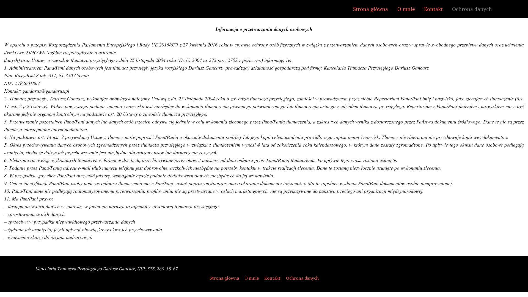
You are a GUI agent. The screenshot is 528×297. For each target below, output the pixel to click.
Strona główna (370, 9)
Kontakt (433, 9)
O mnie (406, 9)
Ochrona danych (472, 9)
